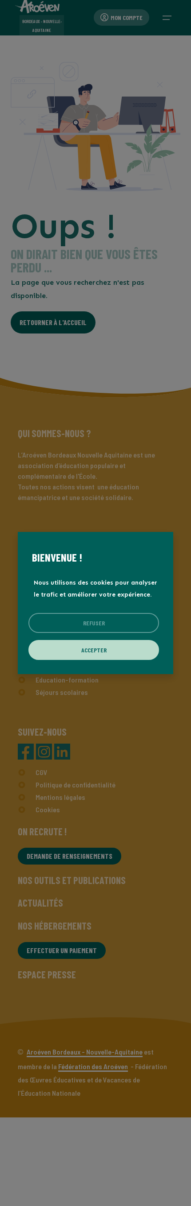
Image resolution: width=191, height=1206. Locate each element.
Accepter (94, 650)
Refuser (94, 623)
